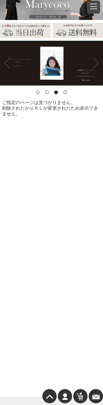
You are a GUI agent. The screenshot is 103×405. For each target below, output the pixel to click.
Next (96, 63)
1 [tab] (37, 92)
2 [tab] (47, 92)
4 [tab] (65, 92)
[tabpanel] (51, 63)
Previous (7, 63)
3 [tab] (56, 92)
